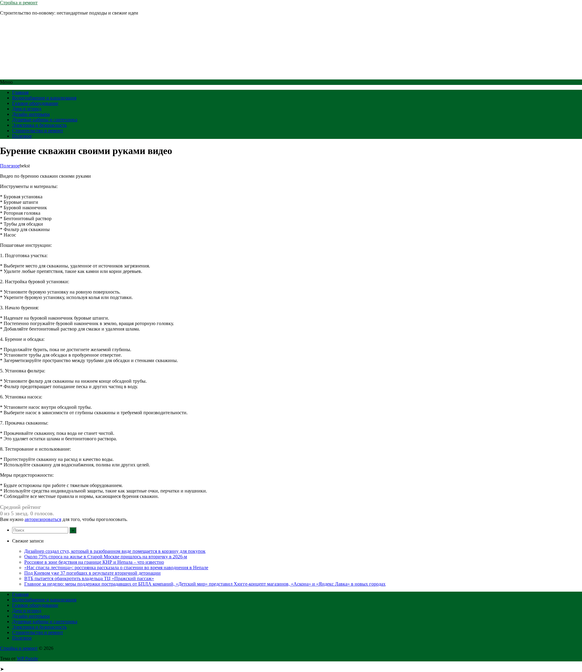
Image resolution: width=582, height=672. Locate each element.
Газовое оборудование (35, 103)
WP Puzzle (27, 658)
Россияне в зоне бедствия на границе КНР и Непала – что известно (94, 562)
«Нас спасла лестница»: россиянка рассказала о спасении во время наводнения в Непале (116, 567)
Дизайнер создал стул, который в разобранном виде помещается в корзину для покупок (115, 551)
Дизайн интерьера (31, 114)
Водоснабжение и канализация (44, 97)
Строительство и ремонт (37, 130)
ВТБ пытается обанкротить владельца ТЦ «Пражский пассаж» (89, 578)
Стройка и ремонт (19, 2)
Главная (20, 92)
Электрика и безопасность (39, 125)
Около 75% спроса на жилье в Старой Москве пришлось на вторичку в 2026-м (105, 556)
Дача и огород (26, 108)
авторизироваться (43, 519)
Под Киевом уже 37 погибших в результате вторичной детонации (92, 573)
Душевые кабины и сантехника (44, 119)
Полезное (22, 136)
